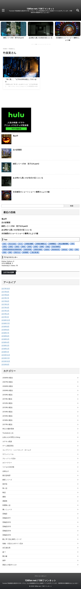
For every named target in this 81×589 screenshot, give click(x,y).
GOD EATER (27, 249)
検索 (71, 206)
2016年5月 (5, 339)
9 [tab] (48, 44)
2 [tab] (34, 44)
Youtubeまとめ (7, 433)
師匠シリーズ (7, 480)
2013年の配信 (7, 407)
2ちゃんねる (12, 243)
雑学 (4, 560)
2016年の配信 (7, 420)
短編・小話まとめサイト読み (12, 543)
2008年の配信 (7, 386)
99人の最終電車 (63, 243)
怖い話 (4, 488)
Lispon (47, 249)
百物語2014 (6, 531)
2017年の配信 (7, 424)
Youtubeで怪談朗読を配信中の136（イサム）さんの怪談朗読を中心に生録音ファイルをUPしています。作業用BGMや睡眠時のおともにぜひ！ (40, 583)
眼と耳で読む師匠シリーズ (11, 539)
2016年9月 (5, 326)
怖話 (4, 492)
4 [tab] (38, 44)
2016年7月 (5, 333)
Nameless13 (55, 249)
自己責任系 (6, 548)
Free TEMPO (56, 246)
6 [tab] (42, 44)
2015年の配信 (7, 416)
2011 (4, 246)
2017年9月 (5, 292)
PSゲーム (17, 252)
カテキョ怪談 (7, 441)
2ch (4, 243)
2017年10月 (5, 289)
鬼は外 (15, 136)
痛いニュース (7, 509)
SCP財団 (25, 252)
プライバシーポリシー (40, 576)
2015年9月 (5, 364)
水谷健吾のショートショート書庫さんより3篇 (31, 192)
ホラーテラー (7, 463)
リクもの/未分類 (8, 467)
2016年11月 (5, 323)
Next (78, 31)
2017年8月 (5, 295)
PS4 (4, 252)
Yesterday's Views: (8, 265)
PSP (10, 252)
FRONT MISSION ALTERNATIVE (12, 249)
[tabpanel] (13, 32)
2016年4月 (5, 342)
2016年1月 (5, 352)
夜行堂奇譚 (6, 475)
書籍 (4, 497)
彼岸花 (4, 484)
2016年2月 (5, 349)
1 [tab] (32, 44)
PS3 (77, 249)
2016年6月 (5, 336)
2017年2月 (5, 314)
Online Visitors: (7, 261)
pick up (64, 249)
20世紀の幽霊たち (41, 243)
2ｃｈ (20, 243)
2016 (35, 246)
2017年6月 (5, 301)
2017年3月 (5, 311)
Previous (2, 31)
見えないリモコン (67, 38)
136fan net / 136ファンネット (40, 9)
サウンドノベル (8, 454)
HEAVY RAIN (38, 249)
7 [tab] (44, 44)
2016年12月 (5, 320)
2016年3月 (5, 345)
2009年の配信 (7, 390)
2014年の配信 (7, 412)
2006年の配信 (7, 378)
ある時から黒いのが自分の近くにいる (13, 38)
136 (72, 243)
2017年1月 (5, 317)
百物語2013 (6, 526)
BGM (41, 246)
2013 (17, 246)
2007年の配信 (7, 382)
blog (48, 246)
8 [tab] (46, 44)
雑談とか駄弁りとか (9, 565)
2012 (10, 246)
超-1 (3, 552)
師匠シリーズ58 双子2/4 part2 (26, 164)
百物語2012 (6, 522)
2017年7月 (5, 298)
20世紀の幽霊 (29, 243)
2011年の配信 (7, 399)
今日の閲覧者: (6, 263)
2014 (23, 246)
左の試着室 (17, 150)
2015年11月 (5, 358)
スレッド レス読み (9, 458)
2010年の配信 (7, 395)
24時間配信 (52, 243)
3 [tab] (36, 44)
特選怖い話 (6, 505)
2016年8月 (5, 330)
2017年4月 (5, 307)
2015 (29, 246)
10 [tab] (50, 44)
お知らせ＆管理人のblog (11, 437)
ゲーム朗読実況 (8, 446)
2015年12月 (5, 355)
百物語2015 (6, 535)
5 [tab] (40, 44)
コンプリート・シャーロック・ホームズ (16, 450)
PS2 (71, 249)
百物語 (4, 514)
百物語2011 (6, 518)
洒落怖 (4, 501)
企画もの (5, 471)
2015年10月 (5, 361)
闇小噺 (4, 556)
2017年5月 (5, 304)
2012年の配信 (7, 403)
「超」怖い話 (34, 252)
